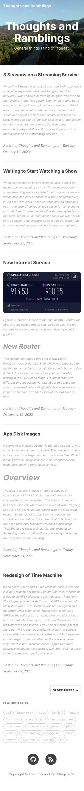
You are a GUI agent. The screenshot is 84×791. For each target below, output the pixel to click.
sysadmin (29, 740)
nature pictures (62, 719)
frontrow (12, 719)
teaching (48, 740)
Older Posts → (65, 690)
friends (71, 712)
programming (31, 733)
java (43, 719)
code (42, 712)
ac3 (8, 712)
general (29, 719)
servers (11, 740)
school (69, 733)
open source (36, 726)
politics (11, 733)
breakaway (25, 712)
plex (69, 726)
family (56, 712)
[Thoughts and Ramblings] (51, 759)
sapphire (53, 733)
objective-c (14, 726)
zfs (62, 740)
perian (55, 726)
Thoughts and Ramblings (27, 6)
